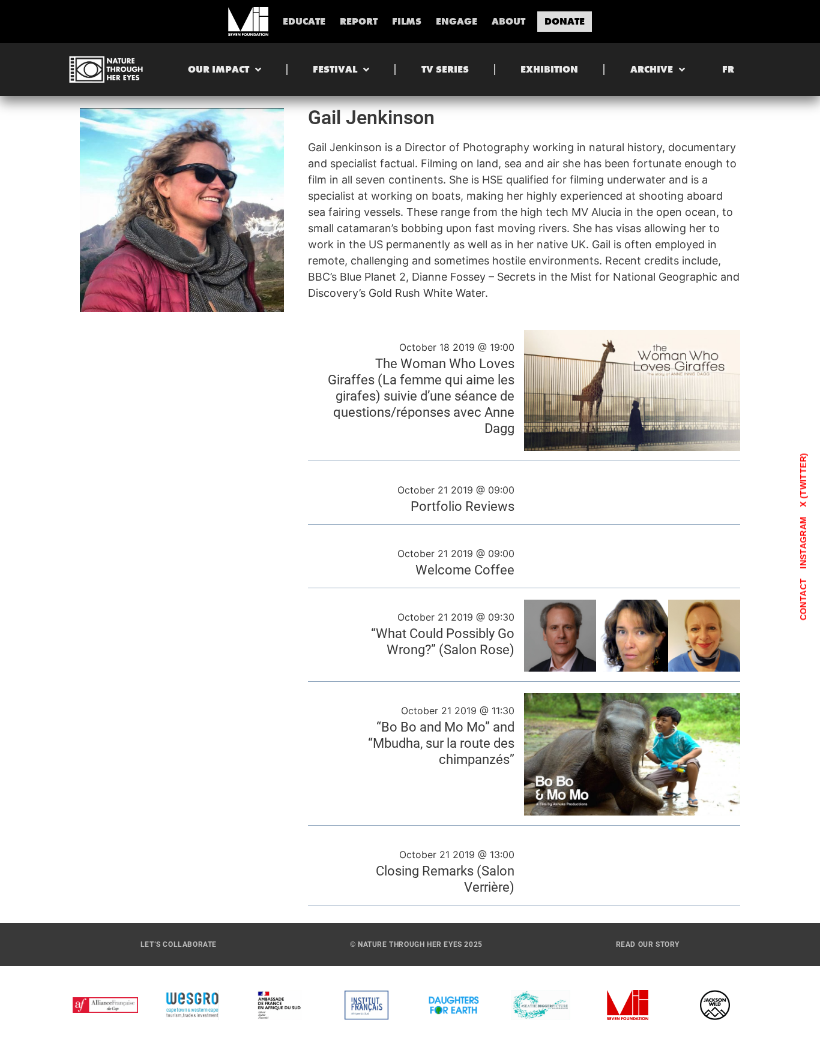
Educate (304, 21)
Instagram (803, 542)
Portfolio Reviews (462, 506)
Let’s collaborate (178, 944)
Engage (456, 21)
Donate (564, 21)
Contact (803, 599)
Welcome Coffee (464, 569)
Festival (335, 69)
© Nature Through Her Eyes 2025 (416, 944)
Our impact (218, 69)
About (508, 21)
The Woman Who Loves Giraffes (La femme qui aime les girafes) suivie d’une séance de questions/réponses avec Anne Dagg (421, 396)
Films (406, 21)
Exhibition (549, 69)
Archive (651, 69)
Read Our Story (648, 944)
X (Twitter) (803, 480)
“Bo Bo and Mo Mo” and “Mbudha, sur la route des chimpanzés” (441, 743)
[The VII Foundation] (248, 21)
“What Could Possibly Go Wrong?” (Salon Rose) (442, 641)
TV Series (445, 69)
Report (359, 21)
